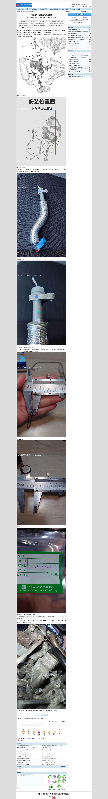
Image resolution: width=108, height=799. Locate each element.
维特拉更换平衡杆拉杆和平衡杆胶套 (24, 745)
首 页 (19, 9)
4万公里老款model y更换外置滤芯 (49, 758)
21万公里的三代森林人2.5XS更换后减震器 (26, 747)
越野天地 (45, 9)
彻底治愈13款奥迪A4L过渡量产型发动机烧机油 (78, 37)
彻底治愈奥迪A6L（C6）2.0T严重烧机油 (77, 39)
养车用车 (40, 9)
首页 (26, 11)
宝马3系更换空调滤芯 (46, 756)
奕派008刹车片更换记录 (22, 762)
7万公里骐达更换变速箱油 (73, 46)
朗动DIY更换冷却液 (72, 33)
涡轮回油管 (26, 718)
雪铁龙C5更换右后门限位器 (23, 758)
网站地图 (87, 4)
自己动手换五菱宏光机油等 (74, 48)
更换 (32, 718)
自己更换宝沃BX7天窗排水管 (48, 760)
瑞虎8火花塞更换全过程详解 (23, 764)
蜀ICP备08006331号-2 (64, 794)
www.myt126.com (50, 793)
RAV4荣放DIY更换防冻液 (22, 749)
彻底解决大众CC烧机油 (73, 41)
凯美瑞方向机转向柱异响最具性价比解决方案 (77, 76)
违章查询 (72, 9)
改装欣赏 (56, 9)
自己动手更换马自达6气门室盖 (74, 35)
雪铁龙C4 (21, 718)
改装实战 (34, 9)
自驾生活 (50, 9)
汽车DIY (24, 9)
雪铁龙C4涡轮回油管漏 (38, 718)
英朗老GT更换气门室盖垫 (73, 43)
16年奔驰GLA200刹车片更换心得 (24, 756)
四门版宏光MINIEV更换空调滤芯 (24, 760)
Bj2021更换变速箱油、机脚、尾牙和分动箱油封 (32, 738)
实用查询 (67, 9)
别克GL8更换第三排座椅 (47, 752)
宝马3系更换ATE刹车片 (47, 749)
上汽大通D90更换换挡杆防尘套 (48, 762)
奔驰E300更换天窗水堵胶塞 (48, 764)
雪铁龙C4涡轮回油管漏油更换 (74, 53)
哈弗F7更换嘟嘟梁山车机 (47, 754)
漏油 (30, 718)
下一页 (45, 715)
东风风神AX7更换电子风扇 (23, 754)
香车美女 (29, 9)
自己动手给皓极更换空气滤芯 (23, 752)
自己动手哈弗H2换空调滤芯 (74, 29)
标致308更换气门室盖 (46, 747)
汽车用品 (78, 9)
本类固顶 (70, 74)
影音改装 (61, 9)
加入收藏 (78, 4)
